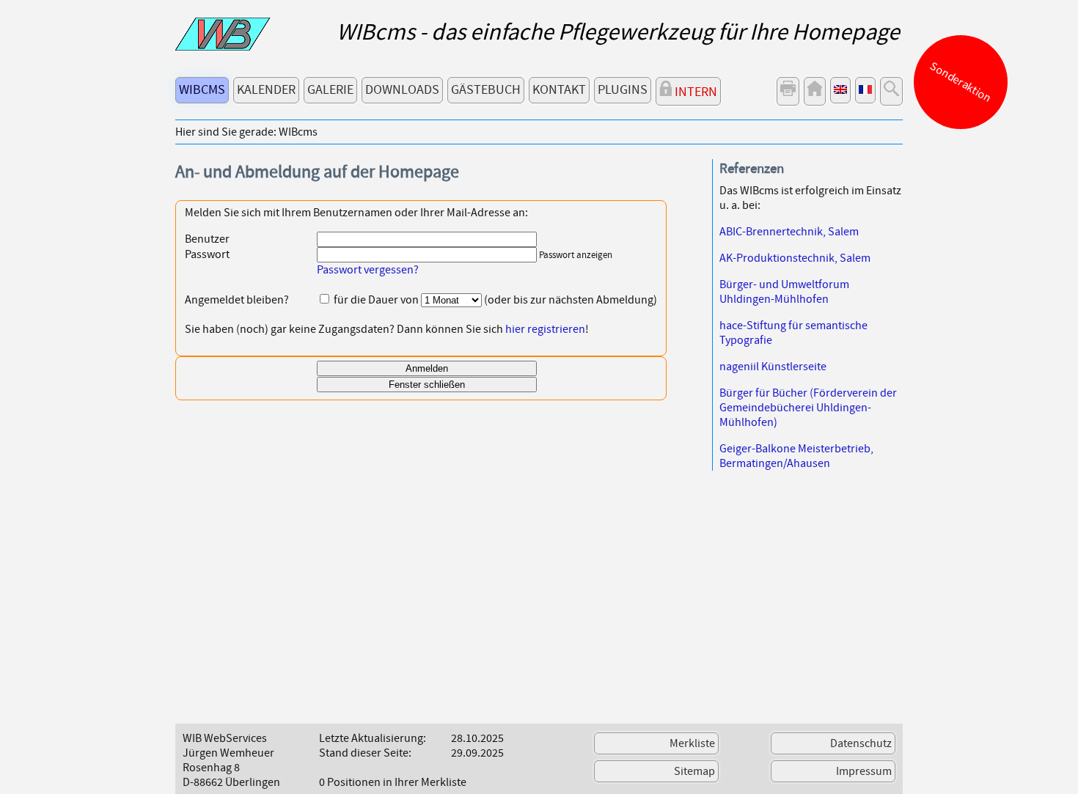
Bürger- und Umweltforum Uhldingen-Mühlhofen (784, 291)
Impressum (864, 771)
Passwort (207, 254)
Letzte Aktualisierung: (372, 738)
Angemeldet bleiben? (237, 300)
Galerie (330, 89)
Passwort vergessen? (368, 269)
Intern (694, 92)
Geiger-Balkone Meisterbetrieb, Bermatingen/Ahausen (796, 456)
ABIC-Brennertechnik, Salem (789, 231)
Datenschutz (861, 743)
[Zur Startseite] (223, 47)
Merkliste (692, 743)
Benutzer (207, 239)
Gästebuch (486, 89)
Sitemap (694, 771)
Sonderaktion (961, 82)
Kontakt (559, 89)
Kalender (266, 89)
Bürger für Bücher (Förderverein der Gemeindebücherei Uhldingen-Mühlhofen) (808, 408)
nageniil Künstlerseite (772, 366)
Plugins (623, 89)
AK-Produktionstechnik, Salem (794, 258)
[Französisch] (865, 90)
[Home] (815, 91)
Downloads (402, 89)
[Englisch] (840, 90)
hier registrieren (545, 329)
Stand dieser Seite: (365, 753)
